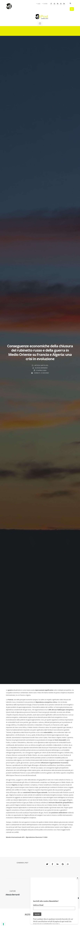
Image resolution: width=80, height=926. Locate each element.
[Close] (77, 877)
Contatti (45, 3)
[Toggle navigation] (40, 23)
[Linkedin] (57, 3)
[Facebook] (51, 3)
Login (38, 3)
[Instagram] (54, 3)
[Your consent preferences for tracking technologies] (3, 924)
